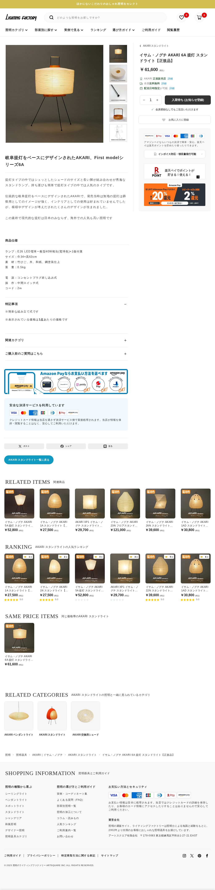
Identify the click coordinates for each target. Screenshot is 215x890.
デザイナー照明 (15, 830)
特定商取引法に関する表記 (78, 855)
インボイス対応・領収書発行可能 (177, 154)
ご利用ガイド (12, 855)
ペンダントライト (16, 799)
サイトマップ (109, 855)
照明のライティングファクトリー (29, 865)
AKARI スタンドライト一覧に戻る (28, 459)
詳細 (170, 78)
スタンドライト (15, 812)
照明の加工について (69, 812)
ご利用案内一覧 (66, 830)
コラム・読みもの (68, 818)
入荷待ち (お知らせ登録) (188, 100)
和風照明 (10, 824)
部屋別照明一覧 (66, 805)
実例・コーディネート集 (72, 793)
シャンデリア (13, 818)
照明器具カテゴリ (16, 836)
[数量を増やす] (157, 100)
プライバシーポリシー (41, 855)
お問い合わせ (65, 836)
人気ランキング (66, 824)
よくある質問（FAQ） (71, 799)
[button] (14, 89)
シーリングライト (16, 793)
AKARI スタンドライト (156, 46)
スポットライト (15, 805)
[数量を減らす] (144, 100)
